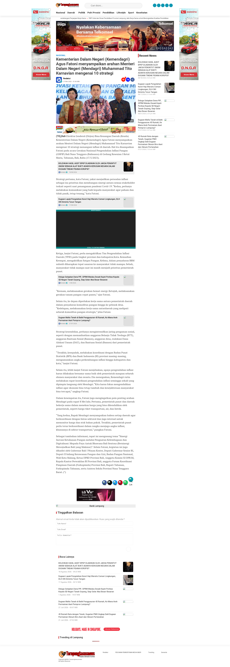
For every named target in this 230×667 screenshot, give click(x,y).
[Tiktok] (171, 5)
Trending (151, 652)
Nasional (60, 12)
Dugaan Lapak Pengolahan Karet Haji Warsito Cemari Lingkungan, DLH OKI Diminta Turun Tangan (89, 200)
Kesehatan (141, 12)
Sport (131, 12)
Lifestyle (121, 12)
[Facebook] (154, 5)
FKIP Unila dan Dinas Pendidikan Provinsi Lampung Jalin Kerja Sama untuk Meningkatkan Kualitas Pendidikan (109, 18)
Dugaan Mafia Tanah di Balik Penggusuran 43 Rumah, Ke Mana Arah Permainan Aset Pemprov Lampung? (87, 319)
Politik (81, 12)
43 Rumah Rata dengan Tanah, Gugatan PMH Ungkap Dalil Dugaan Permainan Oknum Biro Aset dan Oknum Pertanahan (150, 142)
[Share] (132, 80)
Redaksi (66, 78)
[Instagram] (163, 5)
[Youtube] (167, 5)
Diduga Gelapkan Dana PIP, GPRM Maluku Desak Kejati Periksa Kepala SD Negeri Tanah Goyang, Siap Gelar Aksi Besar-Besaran (88, 278)
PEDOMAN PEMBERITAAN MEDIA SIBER (128, 652)
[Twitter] (159, 5)
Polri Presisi (93, 12)
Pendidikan (108, 12)
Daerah (71, 12)
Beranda (164, 652)
